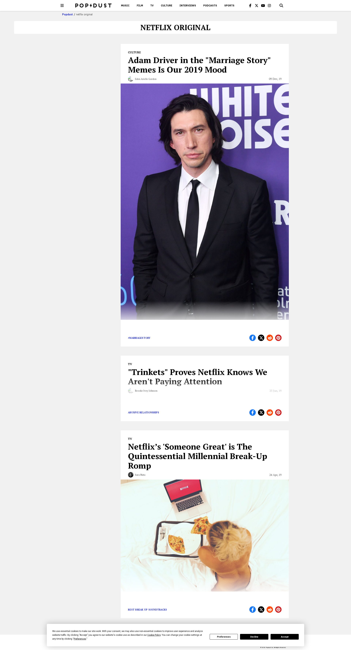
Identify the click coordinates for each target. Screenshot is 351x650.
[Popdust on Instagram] (269, 5)
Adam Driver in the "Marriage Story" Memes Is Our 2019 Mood (199, 64)
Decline (254, 637)
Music (125, 5)
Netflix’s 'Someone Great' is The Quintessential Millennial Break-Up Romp (197, 456)
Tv (152, 5)
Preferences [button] (80, 639)
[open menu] (62, 5)
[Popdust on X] (256, 5)
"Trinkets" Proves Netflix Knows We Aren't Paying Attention (197, 376)
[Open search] (281, 5)
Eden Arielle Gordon (145, 79)
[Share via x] (261, 338)
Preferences (224, 637)
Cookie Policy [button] (154, 635)
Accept (284, 637)
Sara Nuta (140, 474)
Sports (229, 5)
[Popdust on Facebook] (250, 5)
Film (140, 5)
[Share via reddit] (270, 338)
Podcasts (210, 5)
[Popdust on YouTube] (263, 5)
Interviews (188, 5)
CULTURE (166, 5)
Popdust (67, 14)
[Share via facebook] (252, 338)
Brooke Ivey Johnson (146, 390)
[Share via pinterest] (278, 338)
